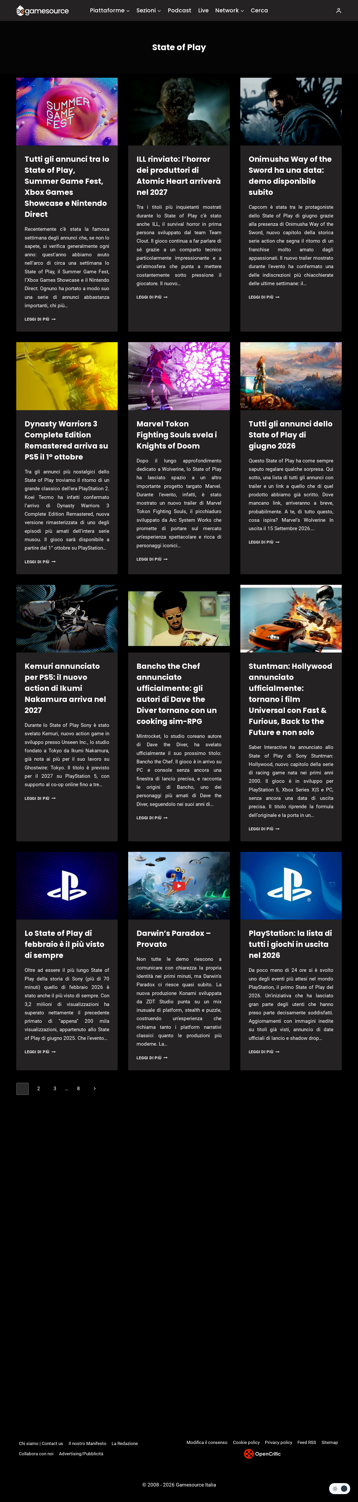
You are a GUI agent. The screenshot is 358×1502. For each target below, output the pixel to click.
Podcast (179, 10)
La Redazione (125, 1443)
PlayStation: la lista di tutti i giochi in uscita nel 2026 (290, 944)
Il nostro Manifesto (87, 1443)
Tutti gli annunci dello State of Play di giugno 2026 (291, 435)
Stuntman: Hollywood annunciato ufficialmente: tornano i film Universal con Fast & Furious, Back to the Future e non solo (290, 699)
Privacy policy (278, 1442)
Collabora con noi (36, 1453)
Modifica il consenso (207, 1442)
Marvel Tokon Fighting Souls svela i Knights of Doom (177, 435)
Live (203, 10)
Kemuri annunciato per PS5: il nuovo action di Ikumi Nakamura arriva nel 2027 (65, 688)
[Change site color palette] (339, 1488)
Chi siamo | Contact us (41, 1443)
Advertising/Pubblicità (81, 1453)
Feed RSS (306, 1442)
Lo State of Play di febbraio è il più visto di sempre (64, 944)
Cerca (259, 10)
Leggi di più (40, 319)
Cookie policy (246, 1442)
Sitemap (330, 1442)
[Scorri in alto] (340, 1478)
